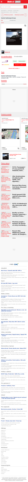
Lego (2, 454)
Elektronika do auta (5, 12)
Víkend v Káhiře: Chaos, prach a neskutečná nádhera (10, 375)
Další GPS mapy (5, 118)
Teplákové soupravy (4, 458)
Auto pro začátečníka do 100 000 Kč (7, 440)
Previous (1, 133)
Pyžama (2, 455)
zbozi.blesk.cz (4, 10)
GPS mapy (15, 12)
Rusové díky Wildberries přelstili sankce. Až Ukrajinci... (19, 232)
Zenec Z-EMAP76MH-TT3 (8, 119)
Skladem (15, 61)
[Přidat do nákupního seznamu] (25, 25)
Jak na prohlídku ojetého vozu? (6, 437)
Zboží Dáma (3, 434)
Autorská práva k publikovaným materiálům (9, 478)
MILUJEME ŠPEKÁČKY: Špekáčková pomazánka (9, 315)
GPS (11, 12)
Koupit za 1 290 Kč (19, 64)
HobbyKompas (3, 439)
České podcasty (4, 469)
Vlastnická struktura (19, 480)
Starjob (2, 467)
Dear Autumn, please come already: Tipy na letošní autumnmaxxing (13, 387)
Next (26, 133)
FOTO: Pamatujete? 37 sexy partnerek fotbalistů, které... (18, 168)
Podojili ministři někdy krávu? (6, 425)
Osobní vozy (3, 433)
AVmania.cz (4, 185)
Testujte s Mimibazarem (5, 449)
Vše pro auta (15, 10)
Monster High (3, 451)
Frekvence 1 (3, 472)
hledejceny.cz (3, 430)
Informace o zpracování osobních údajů (19, 479)
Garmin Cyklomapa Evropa (8, 18)
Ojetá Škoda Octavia (4, 443)
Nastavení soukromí (12, 480)
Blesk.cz (4, 194)
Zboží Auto (3, 442)
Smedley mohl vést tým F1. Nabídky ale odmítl (9, 327)
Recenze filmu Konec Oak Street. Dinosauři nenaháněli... (19, 187)
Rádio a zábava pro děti (5, 470)
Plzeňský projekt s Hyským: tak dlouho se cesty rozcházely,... (19, 223)
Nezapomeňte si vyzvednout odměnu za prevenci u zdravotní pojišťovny (13, 404)
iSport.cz (4, 221)
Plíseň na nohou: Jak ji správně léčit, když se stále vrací (11, 402)
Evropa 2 (2, 473)
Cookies (6, 480)
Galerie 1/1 (7, 52)
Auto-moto (10, 10)
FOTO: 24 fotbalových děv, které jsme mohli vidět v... (19, 205)
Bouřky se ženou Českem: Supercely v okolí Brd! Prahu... (19, 214)
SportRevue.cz (5, 166)
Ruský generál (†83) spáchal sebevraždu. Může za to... (19, 196)
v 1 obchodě (4, 148)
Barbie (2, 452)
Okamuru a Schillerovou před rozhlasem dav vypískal (10, 422)
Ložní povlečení (4, 461)
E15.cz (3, 230)
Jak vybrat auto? (4, 445)
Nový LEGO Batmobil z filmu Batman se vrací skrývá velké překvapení (13, 416)
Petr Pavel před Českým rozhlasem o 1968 (8, 424)
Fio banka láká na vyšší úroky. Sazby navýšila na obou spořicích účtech (13, 352)
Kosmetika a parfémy (5, 457)
